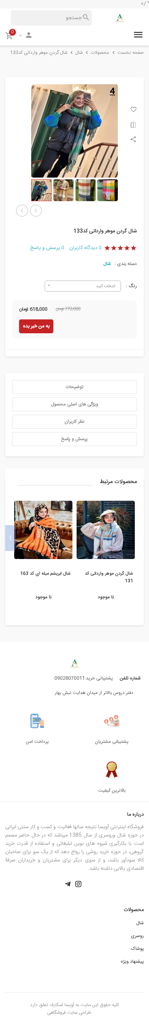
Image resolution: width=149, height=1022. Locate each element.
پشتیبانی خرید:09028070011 (83, 678)
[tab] (74, 387)
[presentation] (138, 538)
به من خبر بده (36, 326)
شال (107, 264)
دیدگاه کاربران (85, 248)
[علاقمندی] (133, 109)
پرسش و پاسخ (47, 248)
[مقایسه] (133, 125)
